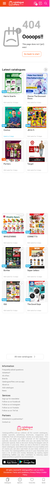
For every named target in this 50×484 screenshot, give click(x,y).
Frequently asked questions (12, 370)
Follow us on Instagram (11, 405)
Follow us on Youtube (10, 408)
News (4, 391)
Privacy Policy (35, 472)
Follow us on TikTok (10, 411)
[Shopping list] (40, 3)
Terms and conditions (21, 472)
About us (5, 385)
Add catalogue (7, 388)
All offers (5, 376)
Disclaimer (7, 472)
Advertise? (6, 373)
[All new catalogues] (46, 70)
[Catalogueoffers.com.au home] (16, 3)
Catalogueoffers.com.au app (13, 382)
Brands (5, 379)
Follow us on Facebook (11, 402)
